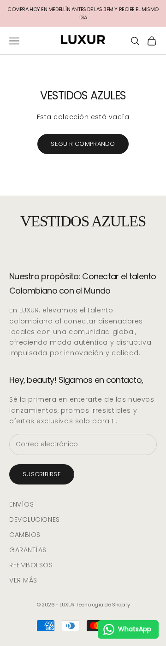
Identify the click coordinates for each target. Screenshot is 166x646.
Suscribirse (42, 474)
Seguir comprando (83, 143)
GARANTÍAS (28, 549)
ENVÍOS (21, 504)
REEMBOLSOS (31, 565)
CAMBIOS (25, 534)
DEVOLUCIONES (34, 519)
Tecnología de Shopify (103, 604)
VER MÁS (23, 580)
